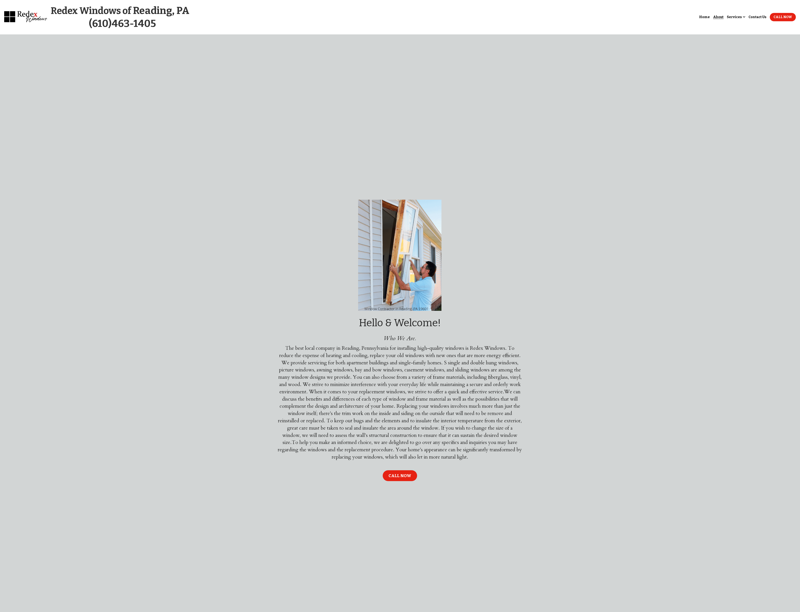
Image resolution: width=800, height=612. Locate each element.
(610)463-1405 (122, 24)
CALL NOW (783, 17)
